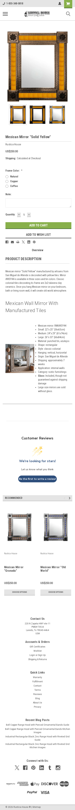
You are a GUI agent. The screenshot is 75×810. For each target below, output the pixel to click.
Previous (5, 66)
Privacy (37, 707)
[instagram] (58, 767)
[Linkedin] (28, 242)
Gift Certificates (37, 646)
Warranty (37, 677)
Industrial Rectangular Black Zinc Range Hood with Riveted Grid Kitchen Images (37, 746)
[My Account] (59, 3)
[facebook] (25, 767)
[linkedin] (41, 767)
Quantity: (10, 214)
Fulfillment (37, 681)
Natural (14, 176)
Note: (8, 194)
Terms (37, 690)
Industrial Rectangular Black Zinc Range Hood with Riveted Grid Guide (37, 738)
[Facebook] (6, 242)
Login (32, 655)
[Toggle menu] (5, 13)
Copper (14, 181)
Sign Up (42, 655)
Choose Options (19, 592)
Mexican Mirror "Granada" (14, 568)
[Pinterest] (34, 242)
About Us (37, 702)
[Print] (17, 242)
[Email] (12, 242)
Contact (37, 686)
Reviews (37, 694)
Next (69, 66)
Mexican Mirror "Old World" (53, 568)
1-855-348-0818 (14, 3)
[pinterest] (33, 767)
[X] (23, 242)
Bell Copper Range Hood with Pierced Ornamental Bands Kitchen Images (37, 731)
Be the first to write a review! (37, 479)
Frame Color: (13, 170)
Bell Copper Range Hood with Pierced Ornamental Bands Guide (37, 725)
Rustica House (10, 553)
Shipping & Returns (37, 659)
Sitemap (36, 807)
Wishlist (37, 651)
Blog (37, 698)
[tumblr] (50, 767)
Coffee (14, 186)
